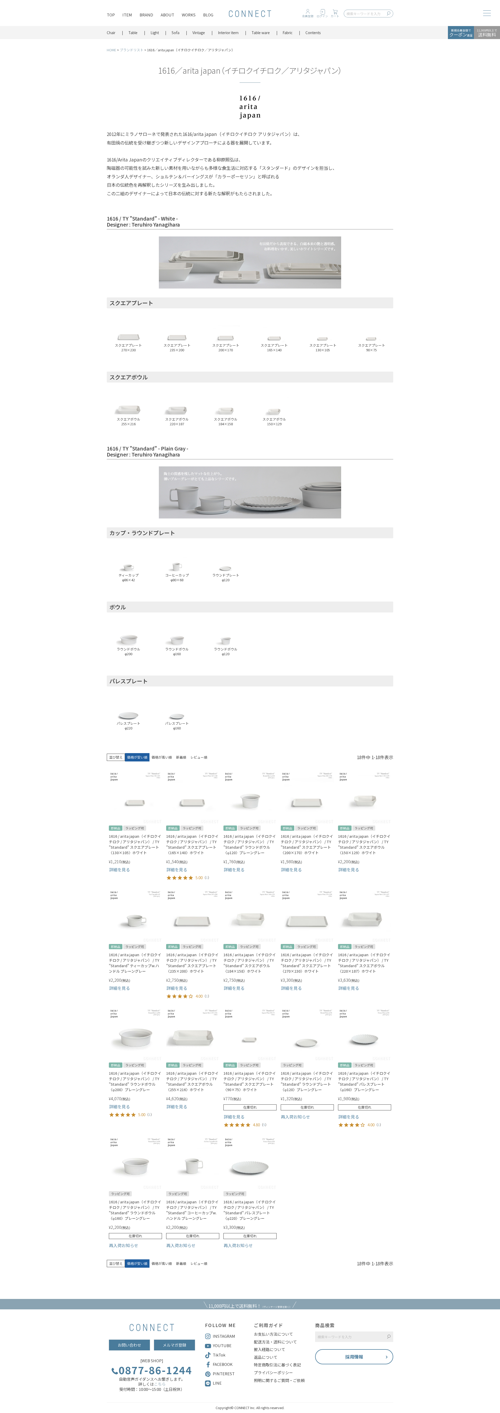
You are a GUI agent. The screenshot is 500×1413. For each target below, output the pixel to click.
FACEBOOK (223, 1364)
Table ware (261, 32)
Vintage (198, 32)
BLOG (208, 14)
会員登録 (308, 16)
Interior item (228, 32)
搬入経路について (269, 1349)
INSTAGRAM (224, 1336)
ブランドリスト (131, 49)
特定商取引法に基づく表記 (277, 1364)
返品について (265, 1357)
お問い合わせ (129, 1345)
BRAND (146, 14)
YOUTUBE (222, 1345)
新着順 (181, 757)
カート (335, 16)
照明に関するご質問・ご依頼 (279, 1380)
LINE (217, 1383)
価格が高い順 (162, 757)
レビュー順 (198, 757)
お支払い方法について (273, 1334)
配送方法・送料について (275, 1342)
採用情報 (354, 1356)
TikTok (219, 1355)
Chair (111, 32)
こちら (160, 1384)
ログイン (322, 16)
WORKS (189, 14)
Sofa (175, 32)
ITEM (127, 14)
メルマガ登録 (174, 1345)
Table (133, 32)
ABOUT (167, 14)
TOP (111, 14)
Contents (313, 32)
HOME (111, 49)
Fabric (287, 32)
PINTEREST (224, 1373)
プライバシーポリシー (273, 1372)
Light (155, 32)
